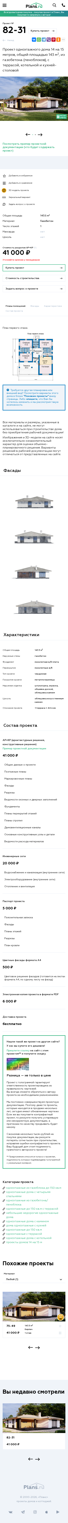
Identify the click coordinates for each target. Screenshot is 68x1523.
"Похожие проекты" (36, 396)
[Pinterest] (53, 39)
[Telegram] (44, 39)
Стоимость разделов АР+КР (19, 248)
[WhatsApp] (39, 39)
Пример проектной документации (24, 748)
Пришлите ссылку (18, 1050)
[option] (34, 102)
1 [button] (32, 134)
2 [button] (35, 134)
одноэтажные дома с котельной (28, 1238)
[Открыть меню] (4, 5)
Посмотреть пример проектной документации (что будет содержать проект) (29, 147)
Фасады (34, 306)
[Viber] (49, 39)
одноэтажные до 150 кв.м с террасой (32, 1209)
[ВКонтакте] (34, 39)
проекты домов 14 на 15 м (24, 1242)
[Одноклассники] (58, 39)
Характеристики (53, 306)
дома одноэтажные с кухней (26, 1225)
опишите (31, 399)
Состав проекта (14, 311)
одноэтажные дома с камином (27, 1221)
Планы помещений (15, 306)
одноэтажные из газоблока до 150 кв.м (33, 1188)
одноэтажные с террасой (24, 1234)
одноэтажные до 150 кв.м (24, 1229)
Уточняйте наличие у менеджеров (21, 260)
